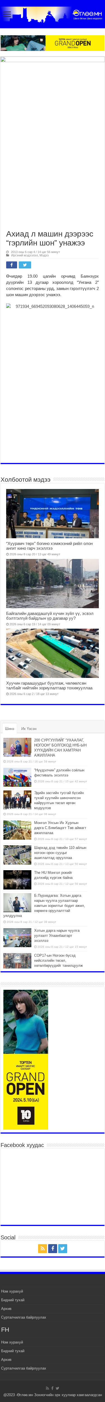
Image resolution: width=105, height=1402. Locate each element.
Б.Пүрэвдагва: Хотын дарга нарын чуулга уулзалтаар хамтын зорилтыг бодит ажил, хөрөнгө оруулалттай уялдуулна (44, 905)
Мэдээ (44, 255)
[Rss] (42, 1248)
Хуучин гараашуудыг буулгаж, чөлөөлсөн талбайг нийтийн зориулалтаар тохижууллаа (49, 685)
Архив (6, 1309)
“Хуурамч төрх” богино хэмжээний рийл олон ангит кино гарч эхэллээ (49, 546)
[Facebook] (52, 1248)
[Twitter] (62, 1248)
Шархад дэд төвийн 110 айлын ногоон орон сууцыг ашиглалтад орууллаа (60, 853)
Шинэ (9, 729)
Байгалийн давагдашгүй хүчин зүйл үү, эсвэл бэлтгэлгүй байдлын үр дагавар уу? (50, 616)
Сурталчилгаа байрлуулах (23, 1317)
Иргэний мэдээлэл (24, 255)
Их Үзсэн (28, 729)
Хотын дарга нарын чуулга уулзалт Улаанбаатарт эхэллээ (57, 935)
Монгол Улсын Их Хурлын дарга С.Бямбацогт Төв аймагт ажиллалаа (60, 828)
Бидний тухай (12, 1300)
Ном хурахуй (12, 1291)
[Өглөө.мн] (52, 13)
